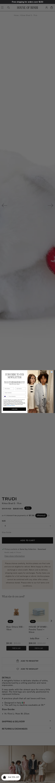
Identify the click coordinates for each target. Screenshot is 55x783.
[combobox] (5, 396)
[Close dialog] (51, 372)
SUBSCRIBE (14, 409)
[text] (27, 2)
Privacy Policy (9, 405)
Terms (14, 405)
